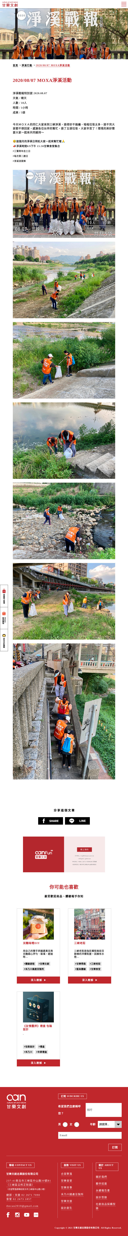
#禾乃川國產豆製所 (34, 969)
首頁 (15, 65)
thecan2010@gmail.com (22, 1206)
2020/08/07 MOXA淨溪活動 (53, 65)
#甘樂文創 (44, 963)
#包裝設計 (29, 1046)
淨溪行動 (27, 65)
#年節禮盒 (41, 1052)
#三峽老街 (95, 963)
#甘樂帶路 (80, 963)
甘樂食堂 (66, 1180)
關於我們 (101, 1177)
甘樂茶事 (66, 1187)
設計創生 (66, 1208)
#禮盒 (42, 1046)
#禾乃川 (28, 1052)
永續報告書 (103, 1190)
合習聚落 (66, 1174)
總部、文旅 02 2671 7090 (23, 1195)
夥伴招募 (101, 1183)
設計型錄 (101, 1197)
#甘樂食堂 (95, 969)
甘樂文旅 (66, 1201)
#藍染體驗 (80, 969)
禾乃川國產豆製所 (72, 1194)
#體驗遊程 (29, 963)
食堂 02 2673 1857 (19, 1199)
